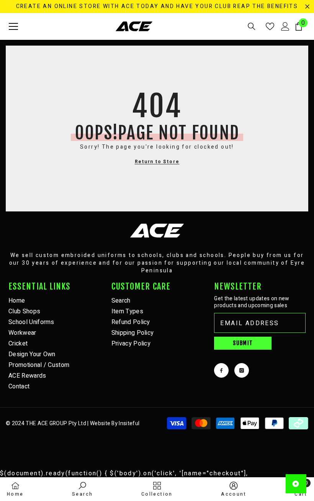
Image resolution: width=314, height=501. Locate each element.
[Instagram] (241, 370)
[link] (82, 489)
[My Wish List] (270, 26)
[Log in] (285, 26)
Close (307, 7)
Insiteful (129, 423)
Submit (243, 343)
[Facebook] (221, 370)
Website (100, 423)
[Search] (251, 26)
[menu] (13, 26)
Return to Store (157, 161)
